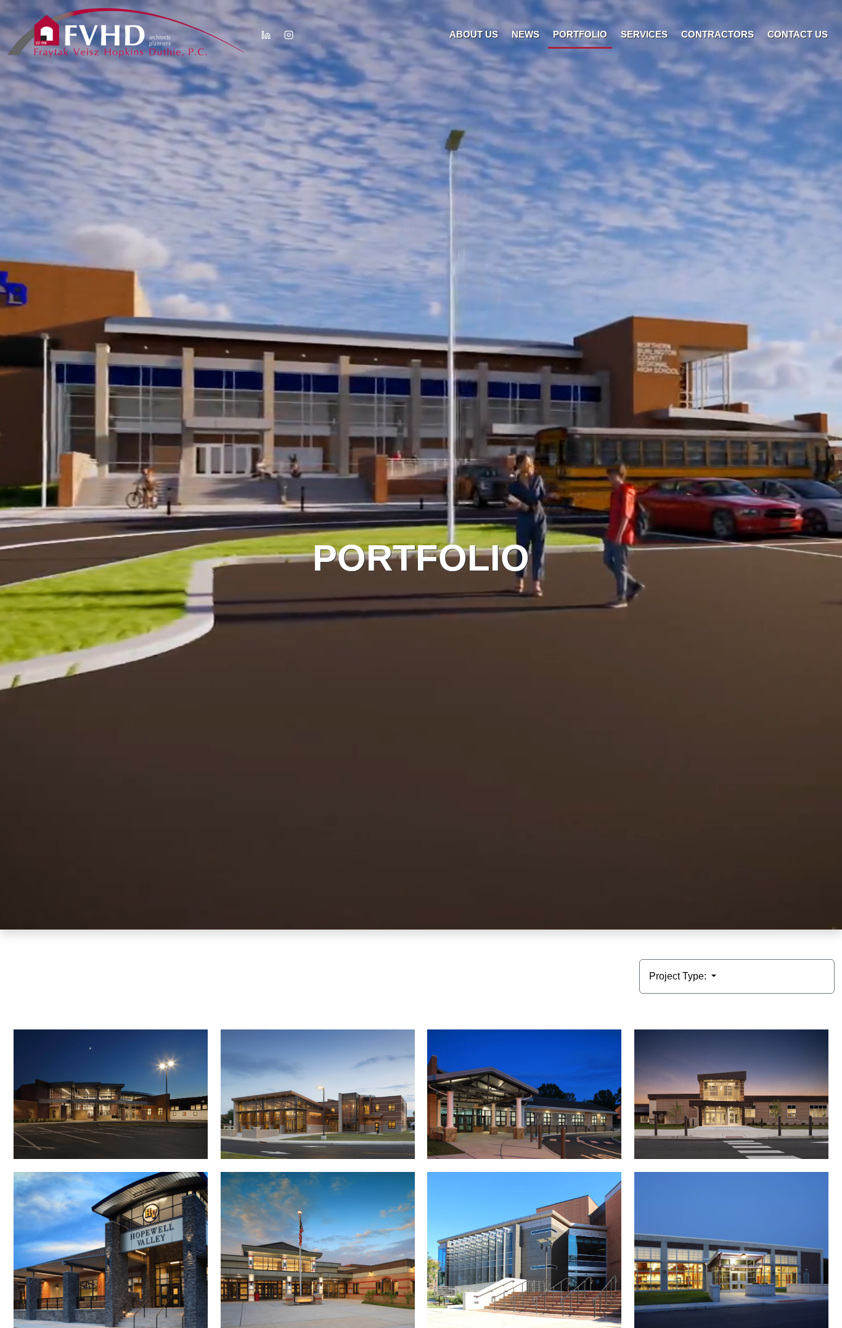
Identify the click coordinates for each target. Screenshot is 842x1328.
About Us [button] (473, 34)
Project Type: (679, 976)
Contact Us (797, 34)
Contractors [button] (717, 34)
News (525, 34)
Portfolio (580, 34)
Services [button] (644, 34)
